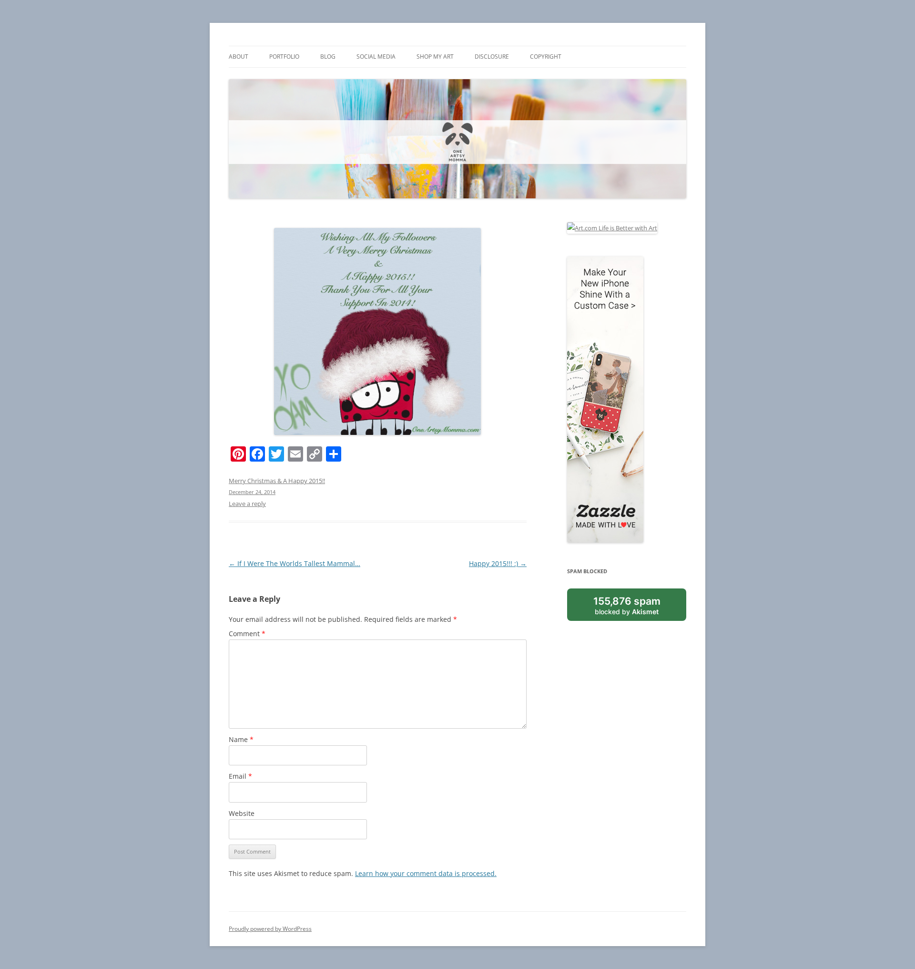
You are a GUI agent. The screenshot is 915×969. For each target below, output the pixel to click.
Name (241, 739)
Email (240, 776)
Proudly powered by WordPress (270, 929)
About (238, 56)
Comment (247, 633)
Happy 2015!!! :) (498, 563)
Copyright (545, 56)
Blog (328, 56)
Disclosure (492, 56)
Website (241, 813)
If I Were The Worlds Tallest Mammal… (294, 563)
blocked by (627, 605)
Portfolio (284, 56)
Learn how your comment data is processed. (426, 873)
